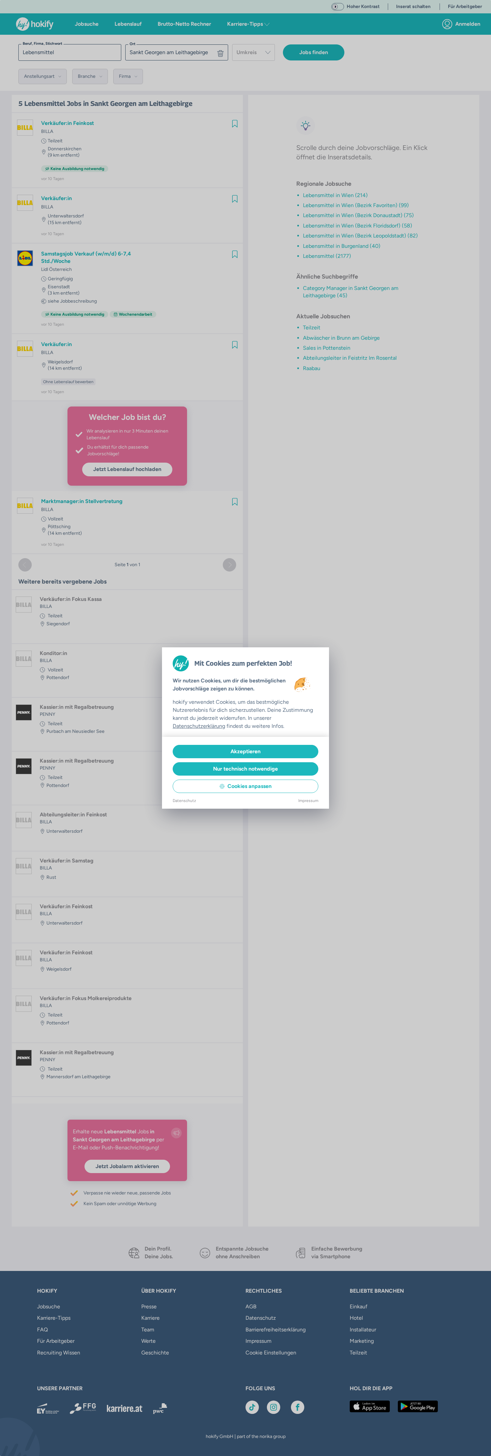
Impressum (308, 800)
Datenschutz (184, 800)
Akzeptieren (245, 751)
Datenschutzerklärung (199, 726)
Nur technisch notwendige (245, 769)
